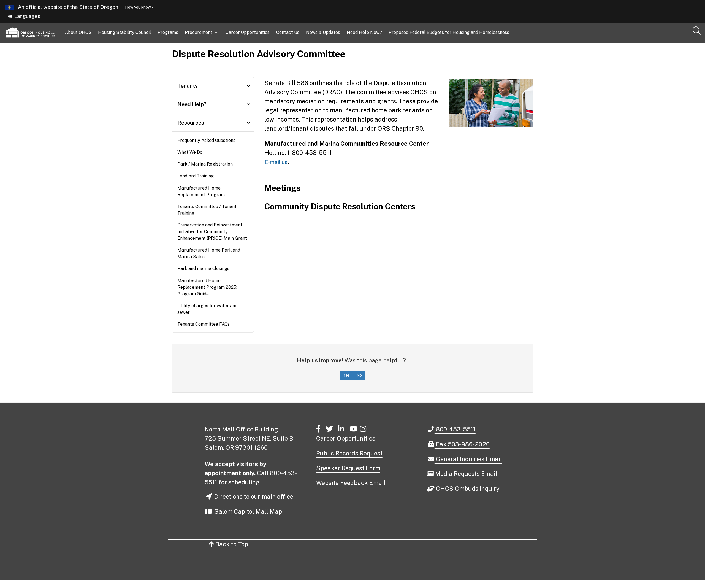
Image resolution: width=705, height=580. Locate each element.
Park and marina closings (203, 268)
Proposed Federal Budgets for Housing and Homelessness (449, 32)
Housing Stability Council (124, 32)
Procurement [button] (202, 33)
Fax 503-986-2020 (462, 444)
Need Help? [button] (214, 104)
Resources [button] (214, 122)
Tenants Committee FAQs (203, 324)
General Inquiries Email (468, 459)
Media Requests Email (465, 474)
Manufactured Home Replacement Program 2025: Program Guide (207, 287)
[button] (24, 16)
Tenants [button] (214, 85)
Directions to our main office (253, 496)
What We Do (189, 152)
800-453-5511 (455, 429)
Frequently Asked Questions (206, 140)
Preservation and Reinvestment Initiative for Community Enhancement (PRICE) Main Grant (212, 231)
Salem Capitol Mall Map (247, 511)
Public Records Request (349, 453)
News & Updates (323, 32)
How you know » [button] (139, 7)
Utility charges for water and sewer (207, 309)
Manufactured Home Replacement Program (201, 191)
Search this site (94, 55)
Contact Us (287, 32)
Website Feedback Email (351, 482)
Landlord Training (195, 176)
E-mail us (276, 162)
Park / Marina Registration (205, 164)
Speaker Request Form (348, 468)
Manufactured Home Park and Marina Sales (208, 253)
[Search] (696, 31)
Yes (346, 375)
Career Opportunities (248, 32)
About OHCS (78, 32)
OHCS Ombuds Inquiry (467, 489)
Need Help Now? (364, 32)
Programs (168, 32)
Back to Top (231, 544)
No (359, 375)
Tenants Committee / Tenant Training (207, 210)
